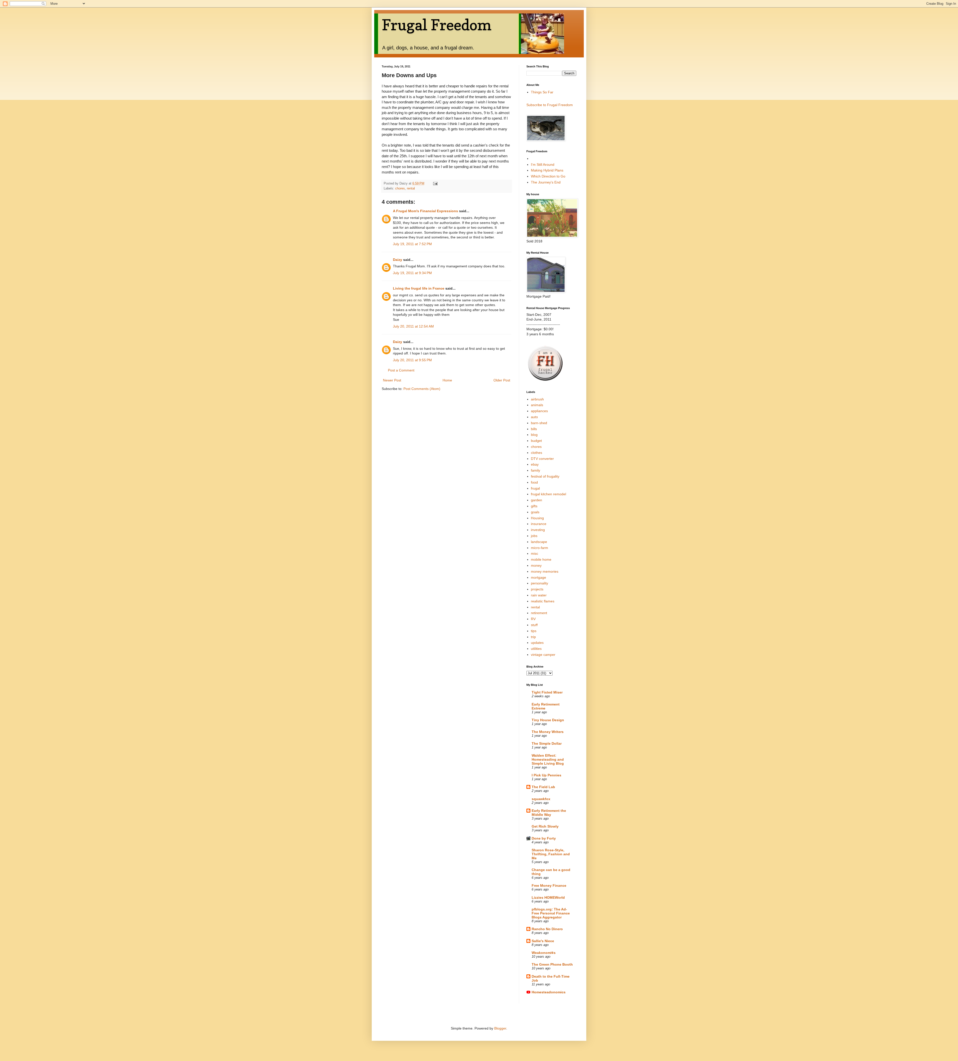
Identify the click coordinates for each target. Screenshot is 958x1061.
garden (536, 500)
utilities (536, 649)
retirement (539, 613)
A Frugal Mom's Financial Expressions (425, 211)
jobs (534, 536)
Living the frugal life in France (418, 288)
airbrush (537, 399)
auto (534, 417)
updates (537, 643)
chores (400, 188)
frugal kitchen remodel (548, 494)
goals (535, 512)
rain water (539, 595)
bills (534, 429)
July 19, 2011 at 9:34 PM (412, 273)
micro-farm (539, 548)
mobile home (541, 559)
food (534, 482)
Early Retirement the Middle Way (549, 813)
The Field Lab (543, 787)
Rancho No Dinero (547, 929)
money (536, 565)
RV (533, 619)
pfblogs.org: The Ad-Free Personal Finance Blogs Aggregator (551, 913)
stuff (534, 625)
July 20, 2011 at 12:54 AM (413, 326)
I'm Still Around (542, 165)
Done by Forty (544, 838)
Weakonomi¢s (544, 953)
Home (447, 380)
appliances (539, 411)
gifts (534, 506)
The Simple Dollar (547, 743)
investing (538, 530)
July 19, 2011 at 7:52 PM (412, 244)
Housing (537, 518)
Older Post (501, 380)
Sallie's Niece (543, 941)
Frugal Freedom (436, 25)
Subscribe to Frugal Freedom (549, 105)
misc (534, 553)
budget (536, 441)
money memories (544, 571)
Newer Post (392, 380)
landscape (539, 542)
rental (411, 188)
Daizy (397, 260)
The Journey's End (546, 182)
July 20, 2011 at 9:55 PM (412, 360)
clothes (536, 453)
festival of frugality (545, 476)
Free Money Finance (549, 885)
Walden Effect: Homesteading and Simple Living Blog (548, 759)
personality (539, 583)
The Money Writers (548, 732)
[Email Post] (435, 183)
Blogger (500, 1028)
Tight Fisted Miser (547, 692)
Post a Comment (401, 370)
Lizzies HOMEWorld (548, 897)
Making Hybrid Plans (547, 170)
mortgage (538, 577)
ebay (535, 464)
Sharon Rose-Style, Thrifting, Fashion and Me (551, 854)
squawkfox (541, 799)
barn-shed (539, 423)
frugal (535, 488)
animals (537, 405)
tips (533, 631)
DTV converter (542, 459)
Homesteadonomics (549, 992)
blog (534, 435)
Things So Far (542, 92)
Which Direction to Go (548, 176)
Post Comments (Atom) (421, 389)
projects (537, 589)
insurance (538, 524)
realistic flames (542, 601)
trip (533, 637)
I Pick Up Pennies (546, 775)
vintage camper (543, 655)
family (535, 470)
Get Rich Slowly (545, 826)
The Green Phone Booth (552, 964)
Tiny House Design (548, 720)
